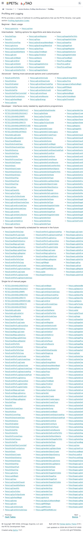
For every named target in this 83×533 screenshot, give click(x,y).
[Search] (79, 3)
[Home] (3, 9)
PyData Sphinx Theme (68, 524)
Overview (9, 9)
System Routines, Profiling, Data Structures (32, 9)
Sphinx (15, 530)
